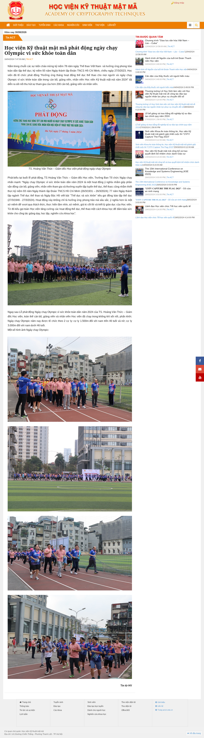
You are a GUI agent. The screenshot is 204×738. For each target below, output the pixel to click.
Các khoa (59, 25)
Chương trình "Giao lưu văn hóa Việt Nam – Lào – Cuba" (160, 52)
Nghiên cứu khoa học (96, 714)
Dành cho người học (96, 710)
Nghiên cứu (73, 25)
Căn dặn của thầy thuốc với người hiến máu (154, 87)
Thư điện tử (126, 706)
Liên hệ (160, 706)
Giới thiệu (18, 25)
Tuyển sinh (44, 25)
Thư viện (99, 25)
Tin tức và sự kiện (27, 710)
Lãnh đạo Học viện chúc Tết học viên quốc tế (154, 217)
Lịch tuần (24, 714)
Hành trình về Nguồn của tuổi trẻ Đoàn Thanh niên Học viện (161, 69)
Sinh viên (87, 25)
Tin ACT (10, 37)
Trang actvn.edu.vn (165, 710)
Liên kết (112, 25)
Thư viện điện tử (128, 702)
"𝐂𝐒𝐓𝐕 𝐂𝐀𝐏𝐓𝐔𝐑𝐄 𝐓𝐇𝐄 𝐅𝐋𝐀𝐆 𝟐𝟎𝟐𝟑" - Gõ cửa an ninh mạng (161, 200)
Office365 (125, 710)
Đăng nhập (179, 3)
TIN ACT (29, 59)
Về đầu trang (195, 733)
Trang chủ (26, 702)
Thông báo (24, 706)
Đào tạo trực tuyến (95, 706)
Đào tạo (31, 25)
